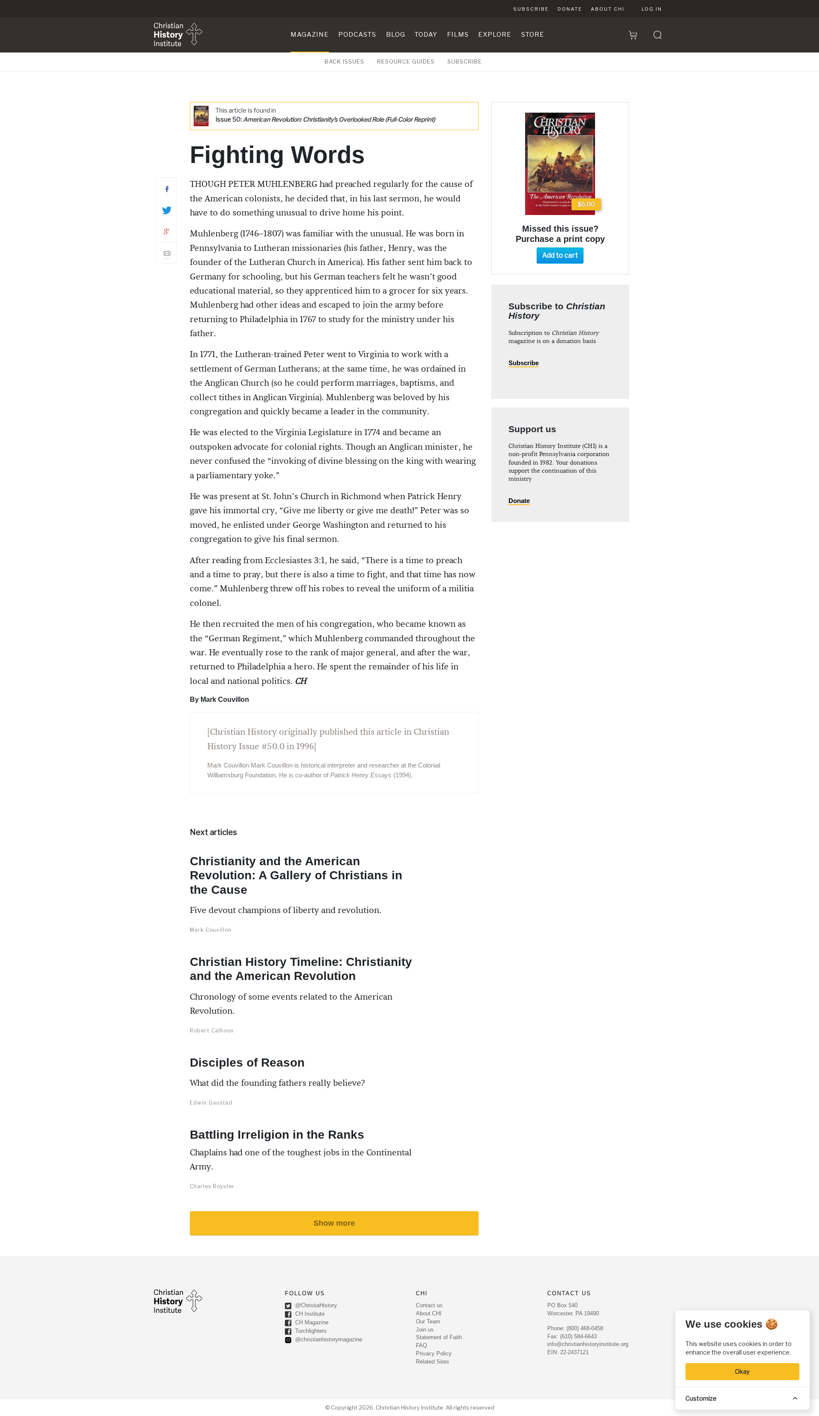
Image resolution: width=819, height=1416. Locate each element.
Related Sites (432, 1361)
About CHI (607, 9)
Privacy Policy (434, 1353)
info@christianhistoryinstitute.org (587, 1344)
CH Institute (309, 1314)
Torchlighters (310, 1331)
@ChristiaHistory (315, 1305)
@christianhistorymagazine (327, 1339)
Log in (652, 9)
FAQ (421, 1345)
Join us (425, 1329)
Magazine (309, 34)
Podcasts (357, 34)
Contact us (429, 1305)
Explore (494, 34)
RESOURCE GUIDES (406, 61)
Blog (395, 34)
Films (458, 34)
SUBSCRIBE (464, 61)
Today (426, 34)
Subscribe (531, 9)
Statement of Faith (439, 1337)
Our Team (428, 1321)
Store (532, 34)
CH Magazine (310, 1322)
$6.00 (586, 204)
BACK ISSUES (344, 61)
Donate (570, 9)
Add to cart (560, 255)
